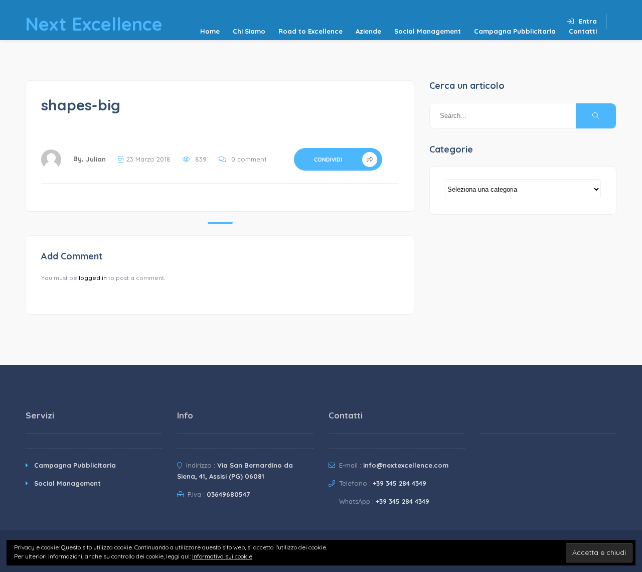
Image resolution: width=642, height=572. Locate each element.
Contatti (583, 31)
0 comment (249, 159)
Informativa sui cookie (222, 556)
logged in (93, 277)
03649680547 (228, 494)
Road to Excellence (310, 31)
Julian (96, 159)
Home (210, 31)
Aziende (368, 31)
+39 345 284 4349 (399, 483)
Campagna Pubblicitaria (515, 31)
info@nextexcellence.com (405, 465)
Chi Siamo (249, 31)
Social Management (427, 31)
